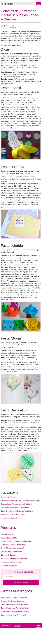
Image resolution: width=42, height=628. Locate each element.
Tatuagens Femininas (9, 565)
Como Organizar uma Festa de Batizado (16, 541)
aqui (10, 188)
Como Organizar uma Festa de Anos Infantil (17, 511)
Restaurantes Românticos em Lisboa (14, 558)
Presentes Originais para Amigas (13, 514)
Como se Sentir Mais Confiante (12, 601)
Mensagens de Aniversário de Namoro (15, 507)
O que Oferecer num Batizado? (12, 548)
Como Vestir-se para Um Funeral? (13, 615)
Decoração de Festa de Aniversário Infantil (16, 504)
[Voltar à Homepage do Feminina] (7, 3)
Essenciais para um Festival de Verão (15, 608)
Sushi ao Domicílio (7, 534)
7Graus (17, 626)
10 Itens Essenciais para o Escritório (14, 604)
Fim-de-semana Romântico (11, 562)
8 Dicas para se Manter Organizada (14, 598)
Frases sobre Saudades (10, 518)
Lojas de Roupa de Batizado (11, 551)
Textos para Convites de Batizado (13, 545)
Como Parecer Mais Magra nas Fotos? (15, 611)
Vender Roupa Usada (9, 538)
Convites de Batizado (8, 497)
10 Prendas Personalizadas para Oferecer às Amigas (20, 500)
